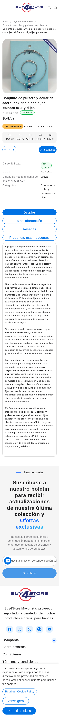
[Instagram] (19, 629)
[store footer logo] (29, 600)
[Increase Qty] (14, 149)
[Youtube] (49, 629)
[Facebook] (9, 629)
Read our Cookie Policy (19, 691)
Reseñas (29, 229)
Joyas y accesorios (23, 21)
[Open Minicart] (55, 7)
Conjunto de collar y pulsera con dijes (23, 25)
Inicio (5, 21)
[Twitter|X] (29, 629)
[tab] (29, 212)
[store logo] (29, 7)
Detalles (29, 212)
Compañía (10, 640)
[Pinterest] (39, 629)
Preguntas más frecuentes (29, 237)
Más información (29, 221)
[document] (29, 690)
